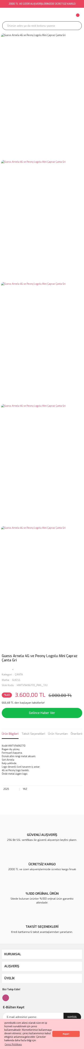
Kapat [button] (66, 1033)
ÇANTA (19, 674)
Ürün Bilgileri (10, 734)
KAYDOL (72, 1017)
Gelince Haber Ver (42, 713)
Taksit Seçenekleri (33, 734)
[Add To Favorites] (13, 667)
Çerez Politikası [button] (13, 1044)
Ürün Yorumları (58, 734)
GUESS (16, 680)
